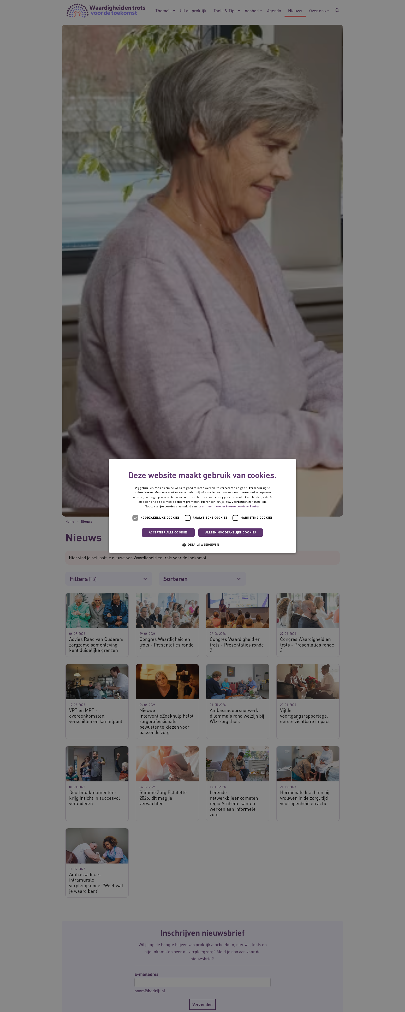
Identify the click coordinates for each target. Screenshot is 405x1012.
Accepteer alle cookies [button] (168, 532)
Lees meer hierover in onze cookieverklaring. (229, 507)
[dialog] (202, 506)
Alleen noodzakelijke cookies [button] (230, 532)
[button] (202, 545)
